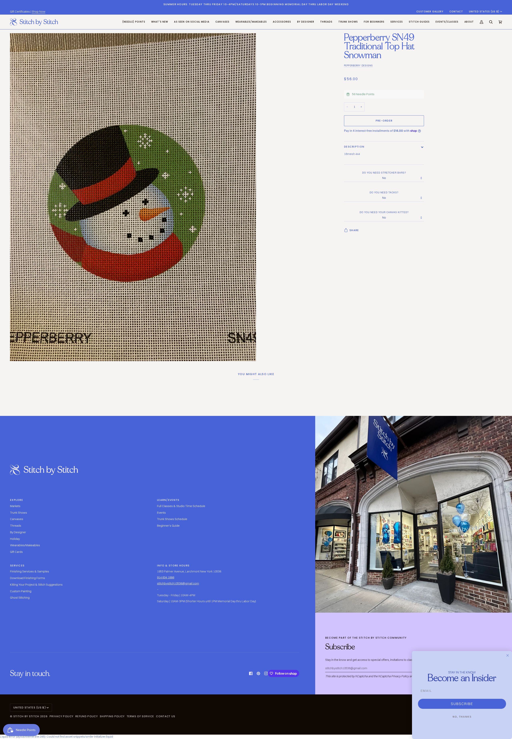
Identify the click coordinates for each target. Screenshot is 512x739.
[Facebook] (251, 673)
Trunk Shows (18, 512)
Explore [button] (16, 500)
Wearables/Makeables (25, 545)
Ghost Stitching (20, 597)
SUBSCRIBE (462, 703)
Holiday (15, 539)
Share (354, 230)
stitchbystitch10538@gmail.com (178, 583)
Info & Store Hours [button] (173, 565)
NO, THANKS (462, 716)
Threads (15, 525)
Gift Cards (16, 552)
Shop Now (38, 11)
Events (161, 512)
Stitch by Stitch (26, 716)
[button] (222, 22)
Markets (15, 506)
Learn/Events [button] (168, 500)
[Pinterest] (258, 673)
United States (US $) (484, 11)
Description (354, 147)
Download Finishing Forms (27, 578)
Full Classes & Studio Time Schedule (181, 506)
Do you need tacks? (384, 192)
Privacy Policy (400, 676)
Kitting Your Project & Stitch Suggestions (36, 584)
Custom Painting (20, 591)
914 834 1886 (165, 577)
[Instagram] (266, 673)
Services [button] (17, 565)
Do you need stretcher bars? (384, 172)
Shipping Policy (112, 716)
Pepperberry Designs (358, 65)
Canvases (16, 519)
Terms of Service (140, 716)
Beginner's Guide (168, 525)
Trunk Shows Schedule (172, 519)
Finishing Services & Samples (29, 571)
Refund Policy (86, 716)
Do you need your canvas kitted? (384, 212)
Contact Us (165, 716)
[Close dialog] (507, 655)
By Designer (18, 532)
